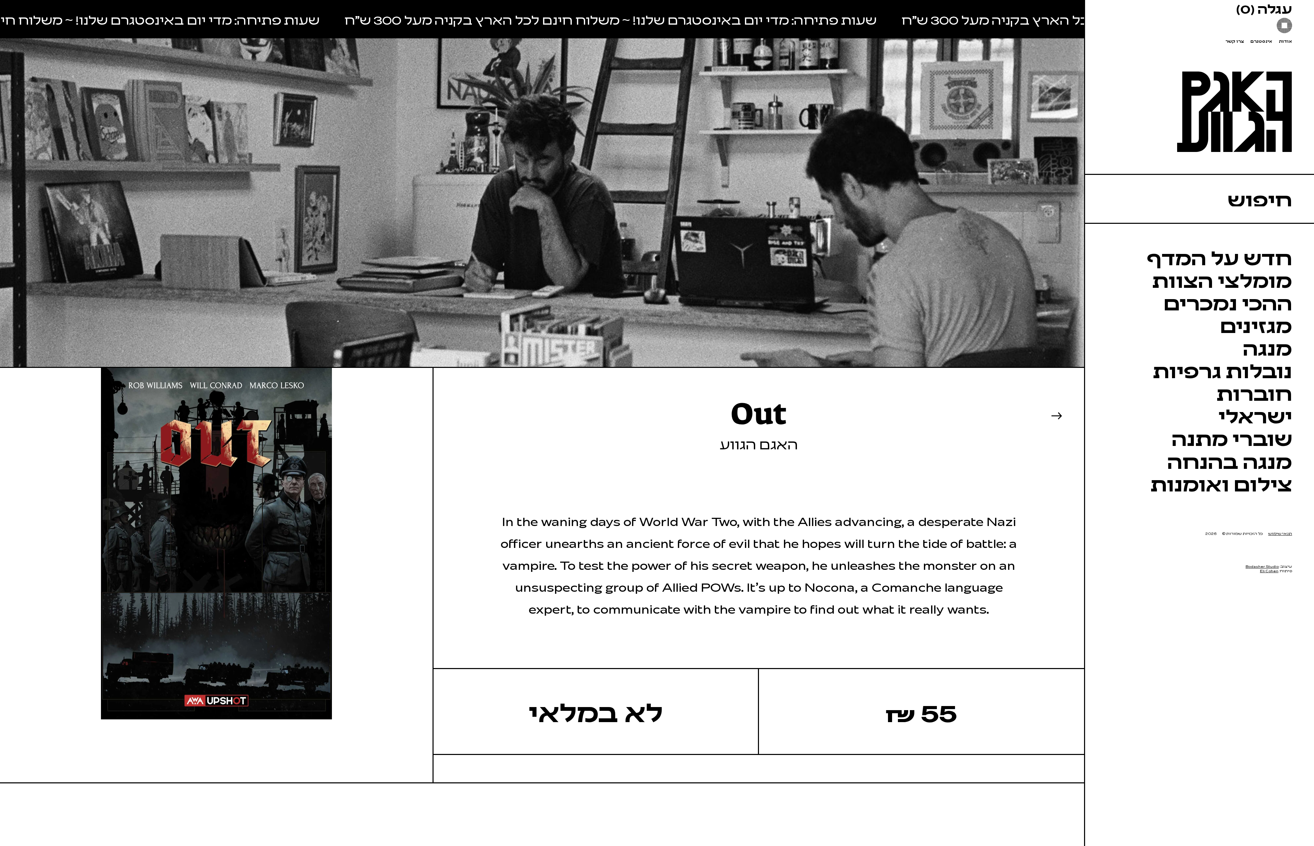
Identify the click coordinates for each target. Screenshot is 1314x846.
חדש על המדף (1219, 257)
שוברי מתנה (1232, 438)
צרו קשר (1234, 41)
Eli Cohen (1269, 570)
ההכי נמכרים (1227, 302)
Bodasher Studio (1262, 566)
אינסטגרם (1261, 41)
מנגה (1267, 347)
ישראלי (1255, 415)
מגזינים (1256, 325)
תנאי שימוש (1280, 533)
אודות (1285, 41)
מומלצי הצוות (1222, 280)
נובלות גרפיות (1222, 370)
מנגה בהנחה (1229, 461)
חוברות (1254, 393)
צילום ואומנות (1221, 483)
